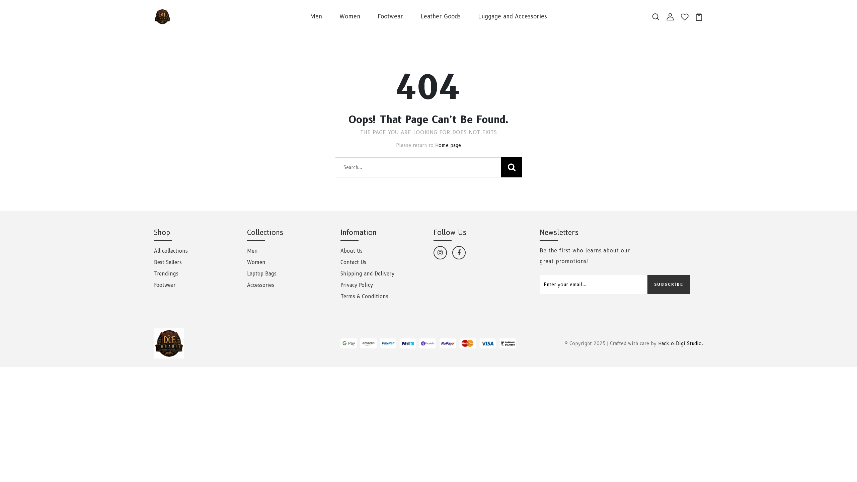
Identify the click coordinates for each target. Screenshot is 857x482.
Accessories (260, 285)
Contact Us (353, 262)
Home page (448, 145)
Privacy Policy (356, 285)
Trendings (166, 274)
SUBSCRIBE (669, 284)
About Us (351, 251)
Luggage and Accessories (512, 16)
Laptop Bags (262, 274)
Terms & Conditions (364, 297)
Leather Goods (440, 16)
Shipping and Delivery (367, 274)
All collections (171, 251)
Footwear (390, 16)
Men (316, 16)
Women (349, 16)
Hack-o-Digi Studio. (680, 343)
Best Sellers (168, 262)
